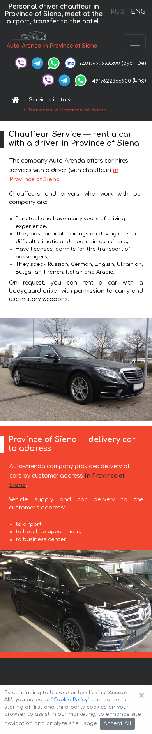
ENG (138, 11)
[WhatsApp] (53, 63)
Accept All (117, 724)
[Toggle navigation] (135, 42)
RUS (117, 11)
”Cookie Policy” (70, 699)
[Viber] (21, 63)
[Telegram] (37, 63)
